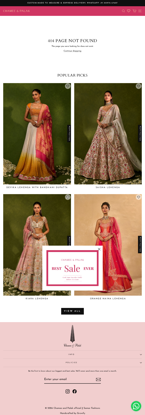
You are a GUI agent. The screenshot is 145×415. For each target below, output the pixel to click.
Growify (81, 413)
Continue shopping (72, 51)
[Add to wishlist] (68, 86)
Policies (71, 362)
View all (72, 311)
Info (71, 354)
